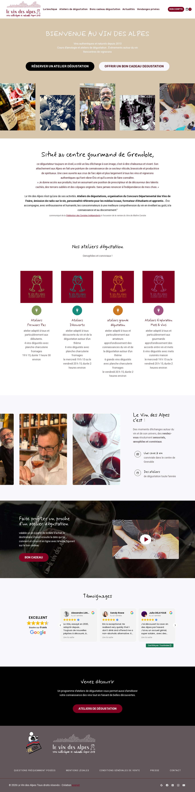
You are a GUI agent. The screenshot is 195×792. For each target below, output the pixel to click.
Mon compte (176, 9)
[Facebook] (167, 785)
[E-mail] (183, 785)
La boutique (50, 9)
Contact (175, 770)
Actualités (128, 9)
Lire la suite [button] (68, 637)
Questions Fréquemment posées (35, 770)
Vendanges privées (148, 9)
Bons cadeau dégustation (105, 9)
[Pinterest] (172, 785)
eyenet (76, 785)
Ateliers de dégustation (73, 9)
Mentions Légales (77, 770)
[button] (145, 539)
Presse (154, 770)
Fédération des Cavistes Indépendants (83, 215)
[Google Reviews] (161, 785)
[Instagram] (178, 785)
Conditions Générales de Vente (119, 770)
